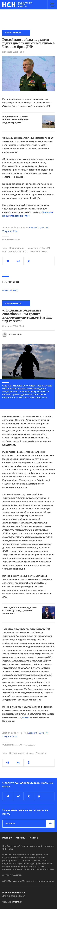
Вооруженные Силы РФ (38, 248)
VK (47, 227)
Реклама (33, 837)
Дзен (41, 227)
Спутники (41, 753)
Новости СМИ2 (10, 290)
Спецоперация (17, 248)
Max (15, 231)
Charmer (17, 902)
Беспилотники (16, 753)
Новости (32, 227)
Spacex (30, 753)
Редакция (7, 837)
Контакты (20, 837)
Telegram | (7, 231)
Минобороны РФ (38, 251)
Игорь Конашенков (18, 251)
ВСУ (4, 251)
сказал (25, 717)
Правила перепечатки (13, 892)
